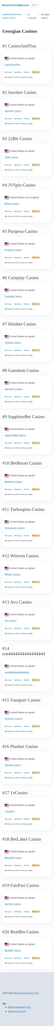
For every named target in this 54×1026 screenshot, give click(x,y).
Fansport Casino (13, 718)
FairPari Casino (13, 904)
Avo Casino (11, 620)
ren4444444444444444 (17, 672)
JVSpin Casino (12, 203)
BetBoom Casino (14, 481)
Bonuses (8, 72)
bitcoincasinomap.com (26, 993)
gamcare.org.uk (16, 1011)
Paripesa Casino (13, 250)
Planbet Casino (13, 765)
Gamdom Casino (14, 389)
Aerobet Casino (13, 111)
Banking (17, 72)
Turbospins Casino (15, 528)
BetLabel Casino (13, 857)
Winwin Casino (13, 574)
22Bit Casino (11, 157)
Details (26, 72)
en (34, 5)
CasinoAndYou (12, 64)
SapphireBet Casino (15, 435)
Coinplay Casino (13, 296)
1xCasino (9, 811)
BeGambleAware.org (19, 1007)
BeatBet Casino (13, 950)
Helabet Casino (13, 342)
